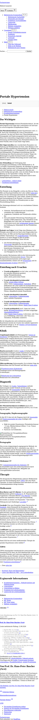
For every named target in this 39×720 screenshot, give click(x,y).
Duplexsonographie (32, 453)
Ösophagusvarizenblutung (10, 182)
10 (7, 607)
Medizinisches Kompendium (13, 15)
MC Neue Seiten (9, 602)
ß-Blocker (18, 494)
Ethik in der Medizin (14, 46)
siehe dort (33, 365)
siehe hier (34, 193)
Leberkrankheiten (16, 658)
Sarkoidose (27, 284)
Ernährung (11, 34)
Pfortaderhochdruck (16, 662)
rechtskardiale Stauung (27, 223)
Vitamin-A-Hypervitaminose (28, 324)
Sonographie (16, 389)
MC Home (7, 600)
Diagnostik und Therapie (16, 19)
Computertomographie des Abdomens (15, 465)
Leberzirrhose (13, 296)
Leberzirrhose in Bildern (11, 588)
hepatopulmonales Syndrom (9, 263)
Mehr (5, 42)
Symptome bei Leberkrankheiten (14, 590)
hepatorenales (27, 260)
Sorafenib (3, 507)
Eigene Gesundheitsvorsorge (17, 32)
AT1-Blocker (26, 496)
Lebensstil (11, 38)
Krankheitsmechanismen (12, 113)
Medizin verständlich (14, 26)
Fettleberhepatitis (23, 296)
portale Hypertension (29, 662)
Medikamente (12, 24)
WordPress (16, 719)
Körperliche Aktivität (14, 36)
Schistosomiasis (18, 284)
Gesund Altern (12, 39)
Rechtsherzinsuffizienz (16, 310)
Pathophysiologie (27, 658)
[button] (15, 706)
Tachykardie (8, 244)
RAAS (23, 257)
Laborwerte (11, 22)
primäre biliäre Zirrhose (16, 282)
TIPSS (23, 480)
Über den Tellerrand (14, 44)
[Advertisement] (19, 73)
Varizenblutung (22, 386)
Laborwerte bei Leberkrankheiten (14, 592)
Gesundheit (7, 30)
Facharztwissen (5, 2)
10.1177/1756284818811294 (15, 653)
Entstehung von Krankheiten (17, 20)
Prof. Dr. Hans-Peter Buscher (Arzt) (12, 622)
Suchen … (3, 51)
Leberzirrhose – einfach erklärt (11, 181)
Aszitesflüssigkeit (22, 236)
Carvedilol (22, 502)
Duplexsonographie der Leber (12, 419)
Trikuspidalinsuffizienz (11, 312)
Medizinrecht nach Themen (16, 48)
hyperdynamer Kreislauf (26, 660)
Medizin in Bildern (14, 28)
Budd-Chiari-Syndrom (31, 305)
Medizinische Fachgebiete (16, 17)
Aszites (21, 351)
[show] (4, 103)
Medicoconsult (8, 110)
